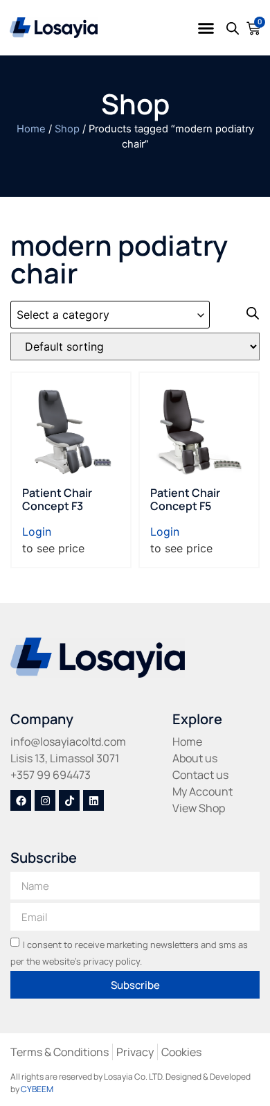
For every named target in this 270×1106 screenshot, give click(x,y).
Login (36, 531)
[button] (206, 28)
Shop (67, 129)
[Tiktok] (69, 800)
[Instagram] (45, 800)
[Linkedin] (93, 800)
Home (31, 129)
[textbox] (110, 314)
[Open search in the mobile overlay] (233, 28)
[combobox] (110, 314)
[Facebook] (20, 800)
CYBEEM (37, 1089)
